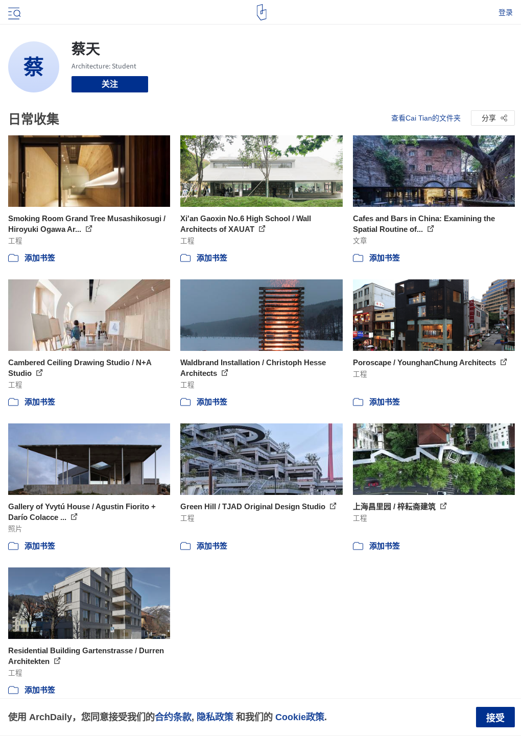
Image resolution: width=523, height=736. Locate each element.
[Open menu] (13, 12)
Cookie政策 (299, 716)
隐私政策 (215, 716)
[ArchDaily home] (262, 12)
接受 (495, 718)
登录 (505, 12)
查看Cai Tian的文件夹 (426, 118)
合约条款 (173, 716)
